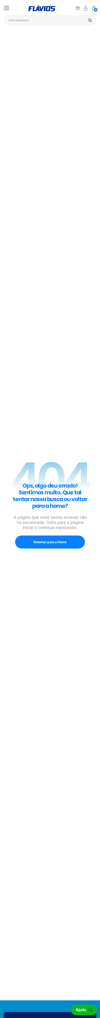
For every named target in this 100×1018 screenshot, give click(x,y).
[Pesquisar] (90, 20)
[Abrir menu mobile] (6, 8)
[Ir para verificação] (77, 8)
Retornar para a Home (50, 542)
